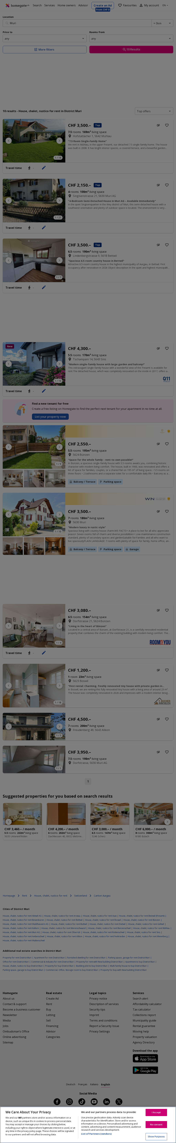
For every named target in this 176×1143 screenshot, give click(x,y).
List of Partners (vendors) (96, 1133)
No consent (156, 1124)
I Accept (156, 1112)
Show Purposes (156, 1136)
